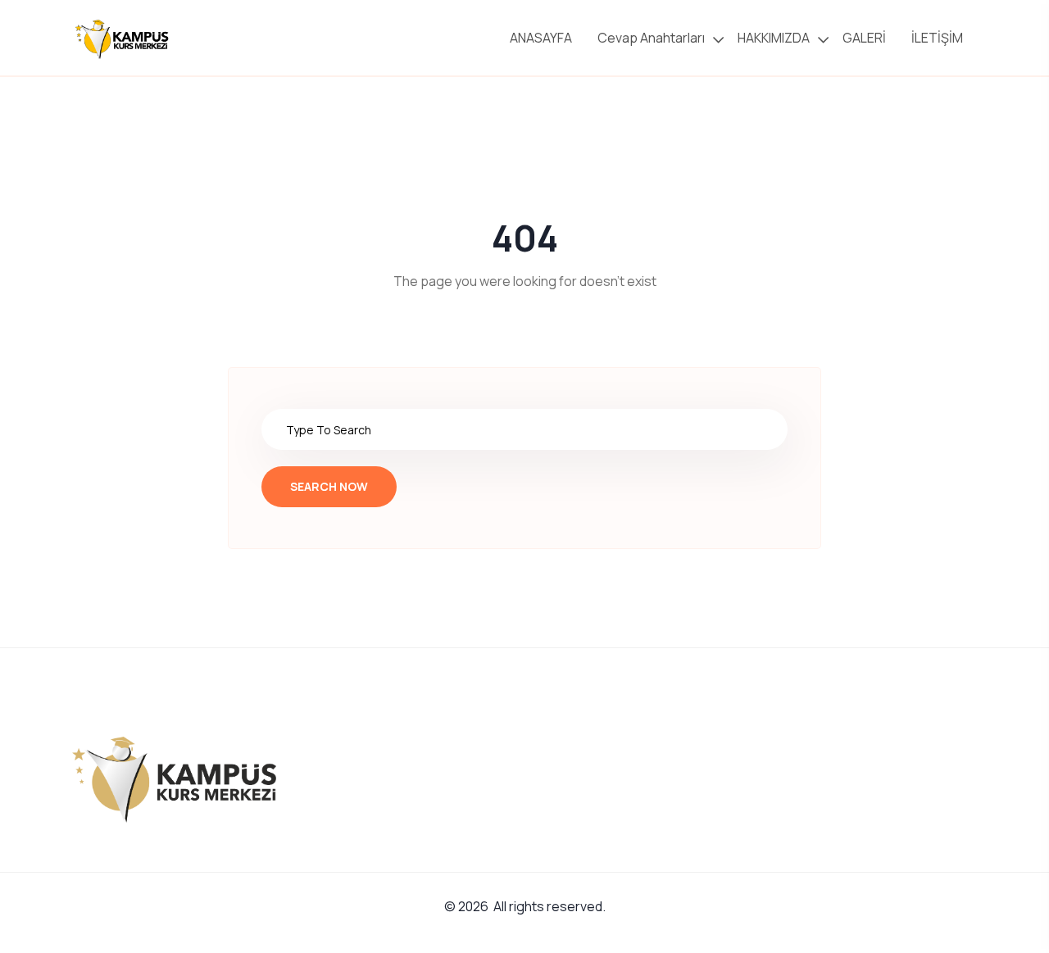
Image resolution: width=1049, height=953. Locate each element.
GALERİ (865, 38)
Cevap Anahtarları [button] (651, 38)
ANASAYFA (542, 38)
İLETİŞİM (938, 38)
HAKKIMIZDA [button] (774, 38)
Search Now (329, 486)
